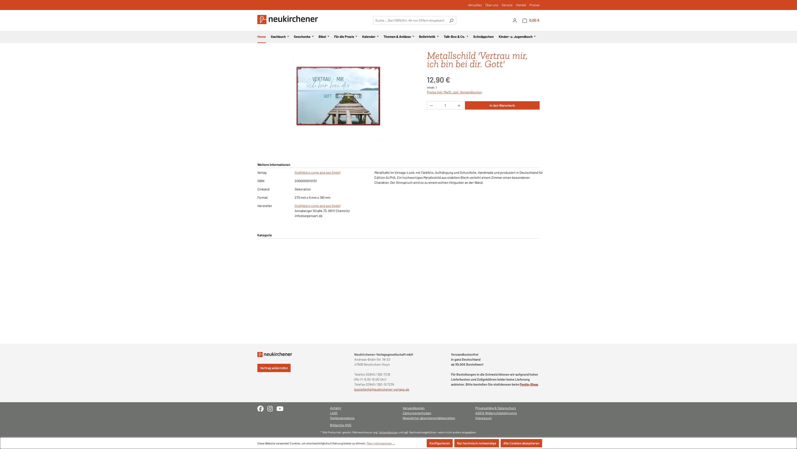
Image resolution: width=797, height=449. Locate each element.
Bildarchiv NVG (340, 425)
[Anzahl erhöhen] (459, 105)
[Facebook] (262, 408)
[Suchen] (451, 20)
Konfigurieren (439, 443)
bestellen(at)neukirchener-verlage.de (381, 389)
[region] (338, 96)
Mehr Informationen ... (381, 443)
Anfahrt (335, 408)
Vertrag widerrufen (274, 368)
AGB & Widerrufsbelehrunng (496, 413)
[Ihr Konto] (515, 20)
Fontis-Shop (529, 384)
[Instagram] (271, 408)
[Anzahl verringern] (431, 105)
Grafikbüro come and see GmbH (317, 172)
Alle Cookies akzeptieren (521, 443)
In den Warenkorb (502, 105)
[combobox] (410, 20)
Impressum (483, 418)
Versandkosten (414, 408)
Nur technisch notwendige (476, 443)
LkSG (333, 413)
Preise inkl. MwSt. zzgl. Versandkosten (454, 92)
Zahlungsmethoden (417, 413)
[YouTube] (281, 408)
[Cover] (338, 96)
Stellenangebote (342, 418)
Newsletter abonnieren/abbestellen (429, 418)
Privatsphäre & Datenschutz (495, 408)
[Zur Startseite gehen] (288, 19)
